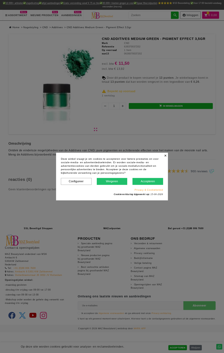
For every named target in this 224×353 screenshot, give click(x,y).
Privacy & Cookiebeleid (149, 189)
